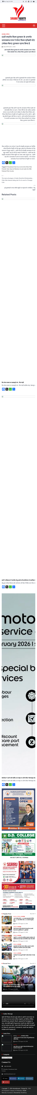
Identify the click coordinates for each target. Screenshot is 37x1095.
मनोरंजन (7, 34)
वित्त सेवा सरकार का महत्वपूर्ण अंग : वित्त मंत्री (13, 382)
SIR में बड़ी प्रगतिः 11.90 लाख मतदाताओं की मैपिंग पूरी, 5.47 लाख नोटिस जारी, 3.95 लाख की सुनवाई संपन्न (24, 920)
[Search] (34, 25)
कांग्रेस (26, 1035)
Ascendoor (10, 1092)
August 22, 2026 (24, 923)
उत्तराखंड (4, 34)
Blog (15, 916)
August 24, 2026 (24, 1041)
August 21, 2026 (24, 932)
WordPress (24, 1092)
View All (32, 913)
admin (4, 46)
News (19, 916)
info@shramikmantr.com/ (9, 1074)
